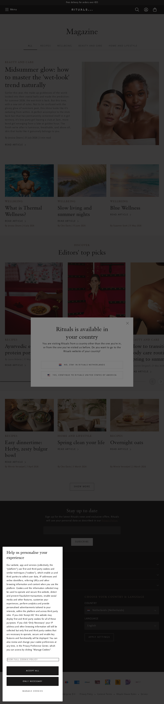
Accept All (32, 671)
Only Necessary (32, 681)
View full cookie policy (22, 660)
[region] (33, 624)
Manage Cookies (32, 691)
